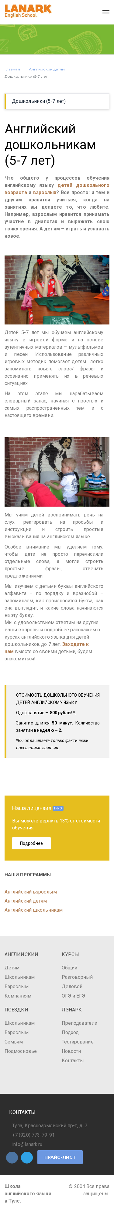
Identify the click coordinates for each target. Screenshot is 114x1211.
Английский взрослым (31, 892)
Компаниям (18, 996)
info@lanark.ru (27, 1144)
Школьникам (20, 977)
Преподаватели (79, 1023)
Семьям (14, 1042)
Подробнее (31, 843)
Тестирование (78, 1042)
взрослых (45, 192)
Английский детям (26, 901)
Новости (71, 1051)
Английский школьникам (34, 910)
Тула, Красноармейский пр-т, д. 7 (49, 1125)
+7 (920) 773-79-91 (33, 1135)
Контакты (73, 1060)
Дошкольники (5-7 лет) (39, 101)
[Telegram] (27, 1157)
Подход (70, 1032)
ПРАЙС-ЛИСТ (60, 1157)
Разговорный (77, 977)
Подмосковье (21, 1051)
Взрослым (17, 986)
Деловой (72, 986)
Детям (12, 968)
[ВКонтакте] (12, 1157)
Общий (70, 968)
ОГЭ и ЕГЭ (73, 996)
